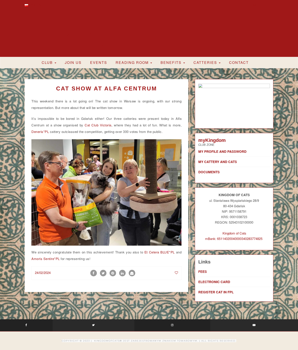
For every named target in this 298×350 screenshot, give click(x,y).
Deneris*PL (40, 131)
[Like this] (176, 272)
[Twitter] (247, 5)
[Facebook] (241, 5)
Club (48, 62)
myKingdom (212, 140)
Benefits (172, 62)
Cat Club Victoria (98, 125)
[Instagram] (254, 5)
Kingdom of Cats (149, 35)
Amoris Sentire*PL (45, 258)
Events (98, 62)
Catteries (206, 62)
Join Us (73, 62)
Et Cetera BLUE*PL (159, 252)
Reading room (133, 62)
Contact (239, 62)
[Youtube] (261, 5)
